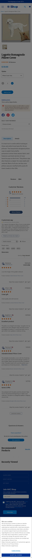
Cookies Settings (16, 550)
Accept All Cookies (16, 555)
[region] (16, 537)
